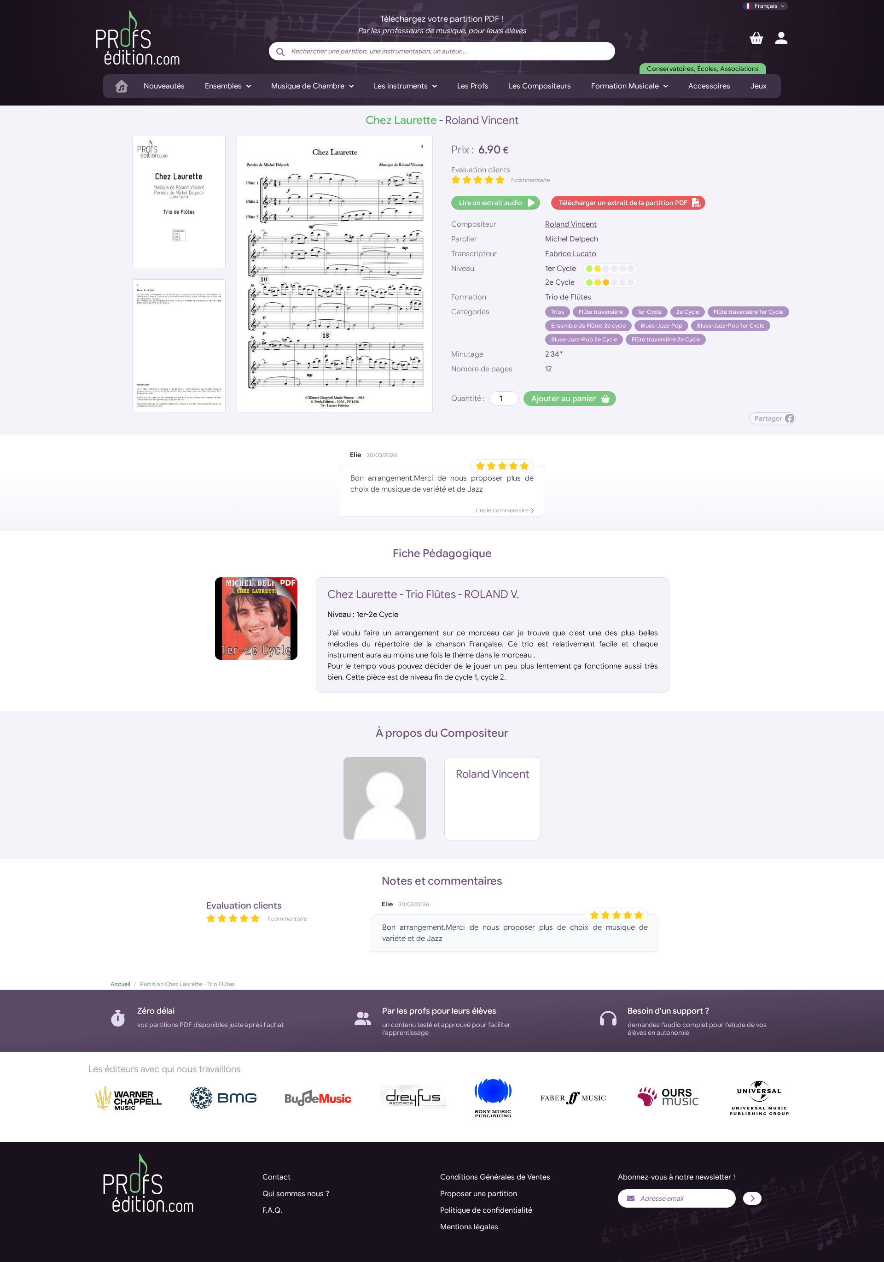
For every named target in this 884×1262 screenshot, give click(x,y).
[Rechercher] (280, 52)
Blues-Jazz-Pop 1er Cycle (730, 325)
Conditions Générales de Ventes (495, 1177)
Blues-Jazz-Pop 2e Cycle (584, 339)
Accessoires (709, 86)
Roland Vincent (571, 224)
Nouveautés (164, 86)
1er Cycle (650, 311)
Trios (557, 311)
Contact (276, 1177)
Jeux (758, 86)
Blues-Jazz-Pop (661, 325)
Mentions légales (469, 1227)
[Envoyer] (752, 1198)
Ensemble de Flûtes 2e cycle (588, 325)
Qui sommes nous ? (295, 1193)
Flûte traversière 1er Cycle (748, 311)
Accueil (120, 983)
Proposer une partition (478, 1193)
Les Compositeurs (540, 86)
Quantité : (468, 398)
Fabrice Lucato (570, 253)
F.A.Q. (272, 1210)
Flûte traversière (601, 311)
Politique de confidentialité (486, 1210)
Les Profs (473, 86)
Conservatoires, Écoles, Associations (703, 69)
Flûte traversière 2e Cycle (666, 339)
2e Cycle (687, 311)
